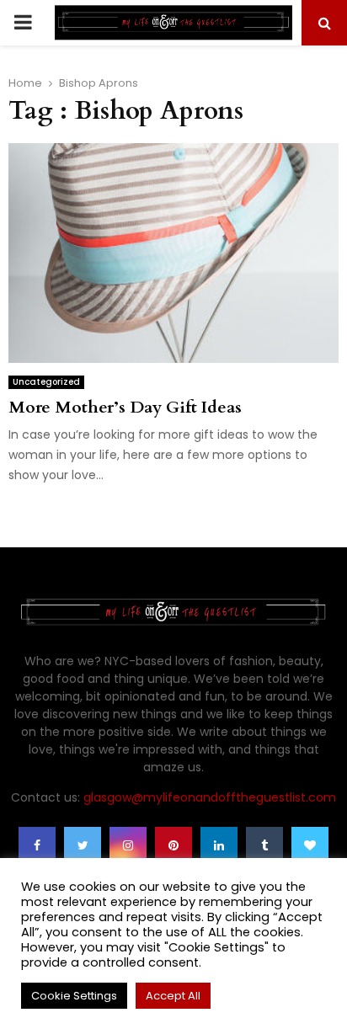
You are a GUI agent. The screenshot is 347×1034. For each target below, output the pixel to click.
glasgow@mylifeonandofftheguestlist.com (209, 797)
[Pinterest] (173, 845)
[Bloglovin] (309, 845)
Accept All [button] (173, 996)
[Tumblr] (264, 845)
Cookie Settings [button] (74, 996)
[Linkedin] (219, 845)
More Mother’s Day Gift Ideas (125, 407)
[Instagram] (128, 845)
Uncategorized (46, 382)
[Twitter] (82, 845)
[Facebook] (37, 845)
